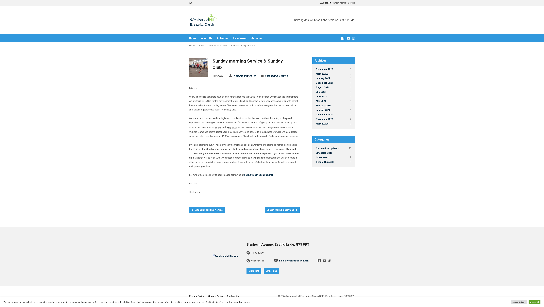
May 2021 (321, 101)
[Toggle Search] (190, 3)
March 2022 (322, 73)
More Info (254, 271)
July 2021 (321, 92)
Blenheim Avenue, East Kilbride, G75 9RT (277, 244)
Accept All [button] (534, 302)
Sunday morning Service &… (243, 45)
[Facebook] (342, 38)
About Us (206, 38)
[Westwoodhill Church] (225, 256)
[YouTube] (348, 38)
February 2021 (323, 105)
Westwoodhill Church (244, 75)
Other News (322, 157)
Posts (201, 45)
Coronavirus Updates (217, 45)
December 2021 (324, 83)
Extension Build (324, 153)
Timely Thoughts (325, 162)
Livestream (239, 38)
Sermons (256, 38)
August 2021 (322, 87)
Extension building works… (208, 210)
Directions (271, 271)
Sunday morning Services (281, 210)
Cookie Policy (215, 296)
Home (192, 38)
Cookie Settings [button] (518, 302)
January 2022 (323, 78)
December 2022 (324, 69)
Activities (222, 38)
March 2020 (322, 123)
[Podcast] (353, 38)
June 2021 (321, 96)
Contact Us (233, 296)
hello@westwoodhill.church (258, 175)
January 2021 (323, 110)
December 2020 (324, 114)
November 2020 (324, 119)
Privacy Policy (196, 296)
